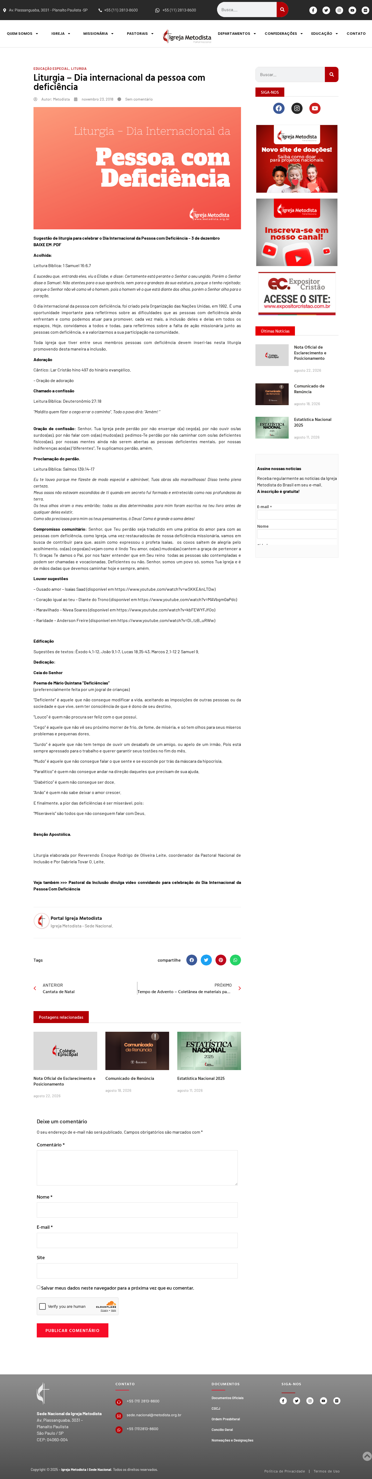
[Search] (282, 9)
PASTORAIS (137, 33)
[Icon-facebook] (313, 10)
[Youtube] (352, 10)
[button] (191, 960)
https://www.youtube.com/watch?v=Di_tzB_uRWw (165, 620)
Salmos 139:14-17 (78, 468)
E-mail (45, 1227)
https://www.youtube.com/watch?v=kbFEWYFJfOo (165, 609)
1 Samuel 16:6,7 (77, 265)
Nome (45, 1196)
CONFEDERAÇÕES (281, 33)
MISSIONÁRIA (95, 33)
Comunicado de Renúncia (129, 1078)
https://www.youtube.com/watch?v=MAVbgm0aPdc (187, 599)
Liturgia (79, 68)
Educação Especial (51, 68)
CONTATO (356, 33)
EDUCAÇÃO (321, 33)
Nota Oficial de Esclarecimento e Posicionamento (64, 1081)
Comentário (51, 1144)
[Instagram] (339, 10)
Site (41, 1257)
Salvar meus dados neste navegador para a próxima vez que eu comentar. (117, 1288)
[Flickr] (365, 10)
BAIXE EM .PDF (47, 244)
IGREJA (58, 33)
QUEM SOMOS (19, 33)
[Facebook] (278, 108)
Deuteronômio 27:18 (82, 401)
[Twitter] (326, 10)
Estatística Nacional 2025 (201, 1078)
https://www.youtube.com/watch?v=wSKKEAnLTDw (164, 589)
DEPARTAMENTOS (234, 33)
